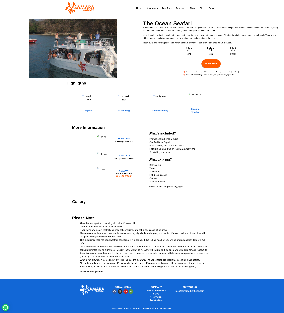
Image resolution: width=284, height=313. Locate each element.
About (192, 8)
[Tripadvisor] (131, 291)
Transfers (180, 8)
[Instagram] (120, 291)
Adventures (152, 8)
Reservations (156, 297)
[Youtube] (125, 291)
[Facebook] (114, 291)
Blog (202, 8)
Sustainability (156, 300)
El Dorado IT (166, 308)
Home (139, 8)
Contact (212, 8)
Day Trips (167, 8)
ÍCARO (156, 308)
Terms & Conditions (156, 291)
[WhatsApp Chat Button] (5, 307)
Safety (156, 294)
